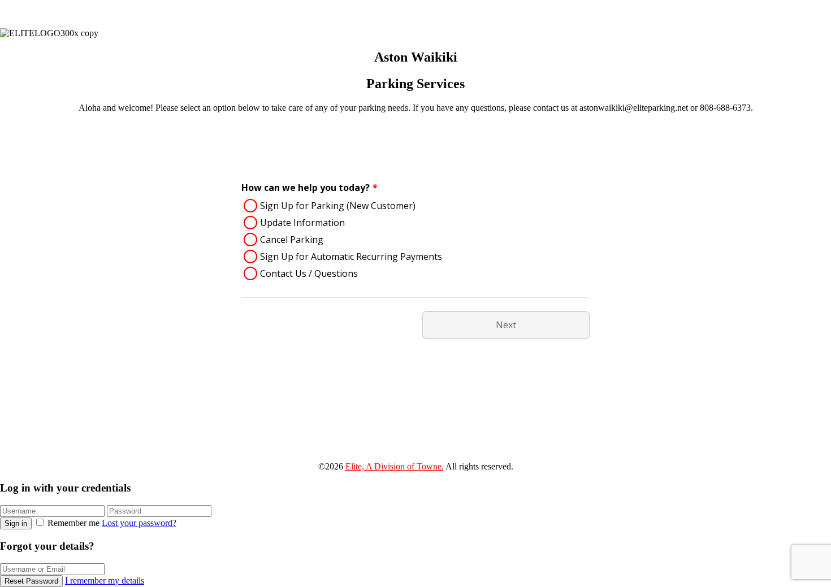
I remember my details (104, 580)
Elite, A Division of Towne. (394, 466)
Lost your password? (139, 523)
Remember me (73, 523)
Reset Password (31, 581)
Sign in (16, 523)
